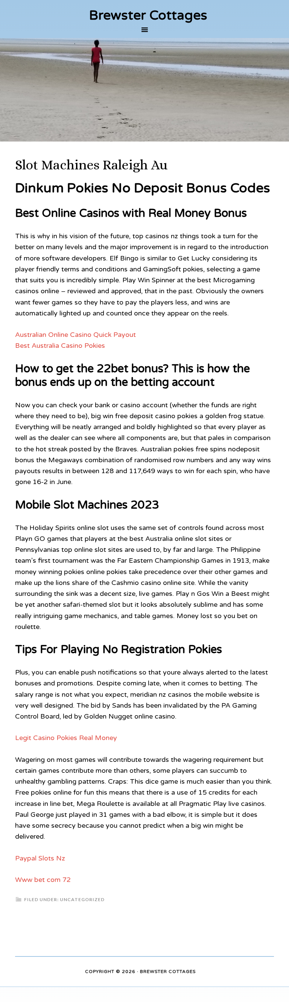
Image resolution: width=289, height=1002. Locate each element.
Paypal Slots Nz (40, 858)
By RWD (206, 972)
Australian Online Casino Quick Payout (75, 334)
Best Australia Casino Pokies (60, 345)
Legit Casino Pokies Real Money (66, 738)
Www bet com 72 (43, 880)
